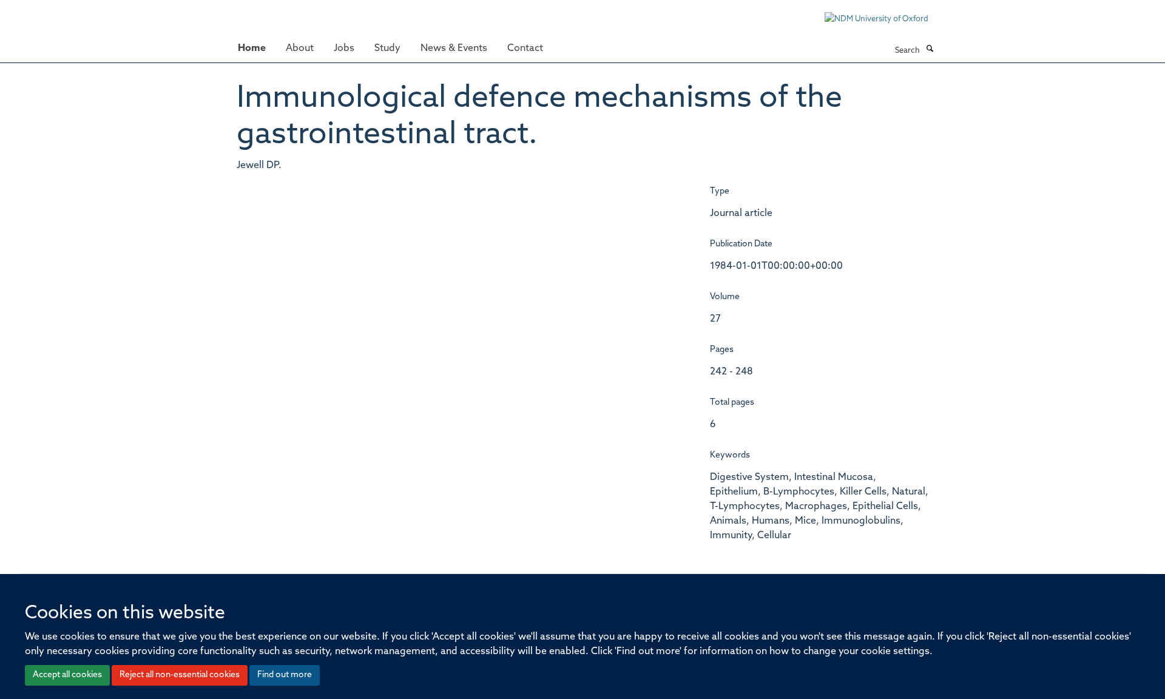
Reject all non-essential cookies (180, 675)
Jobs (344, 48)
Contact (525, 48)
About (300, 48)
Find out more (284, 675)
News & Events (453, 48)
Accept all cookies (67, 675)
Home (252, 48)
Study (387, 48)
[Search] (929, 49)
